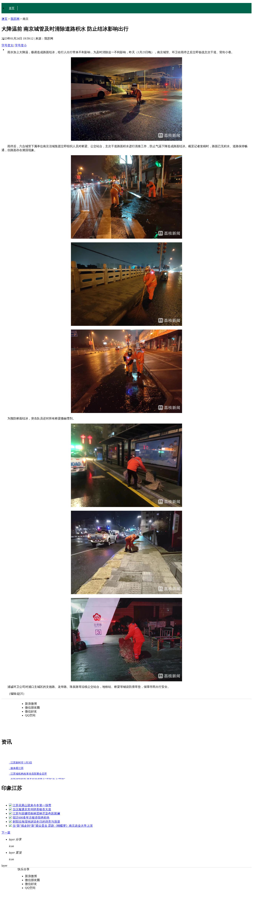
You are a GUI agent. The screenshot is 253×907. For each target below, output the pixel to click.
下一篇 (5, 832)
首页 (11, 8)
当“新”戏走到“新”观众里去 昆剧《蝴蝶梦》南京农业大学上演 (53, 825)
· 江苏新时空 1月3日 (20, 762)
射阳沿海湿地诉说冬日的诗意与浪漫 (36, 821)
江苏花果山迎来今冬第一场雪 (32, 805)
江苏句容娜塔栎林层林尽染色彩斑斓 (36, 813)
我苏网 (15, 18)
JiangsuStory (16, 49)
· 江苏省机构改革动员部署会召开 (28, 773)
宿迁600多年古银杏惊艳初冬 (31, 817)
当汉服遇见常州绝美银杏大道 (32, 809)
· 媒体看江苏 (16, 768)
